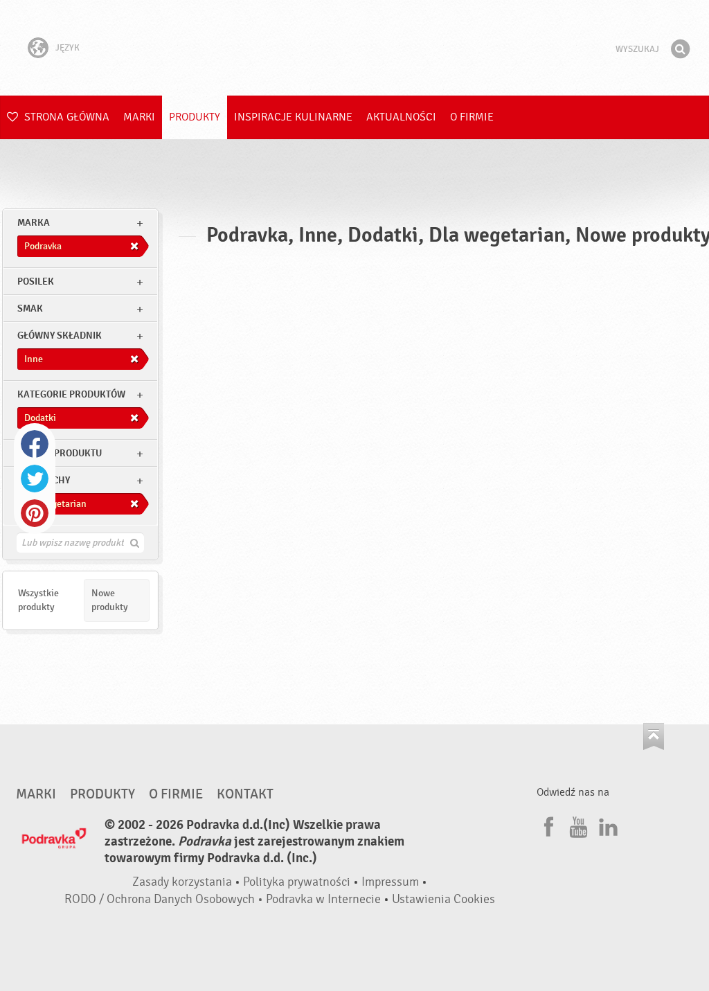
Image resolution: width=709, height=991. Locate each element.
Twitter (34, 478)
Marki (139, 117)
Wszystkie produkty (38, 600)
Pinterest (34, 513)
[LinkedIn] (606, 824)
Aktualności (401, 117)
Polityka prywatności (296, 882)
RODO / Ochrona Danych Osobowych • (165, 899)
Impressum (390, 882)
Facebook (34, 444)
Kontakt (245, 794)
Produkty (194, 117)
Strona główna (65, 117)
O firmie (472, 117)
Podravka (354, 48)
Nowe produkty (109, 600)
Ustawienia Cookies (443, 899)
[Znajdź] (680, 49)
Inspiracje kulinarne (293, 117)
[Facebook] (547, 824)
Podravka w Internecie (323, 899)
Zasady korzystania (182, 882)
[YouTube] (576, 824)
